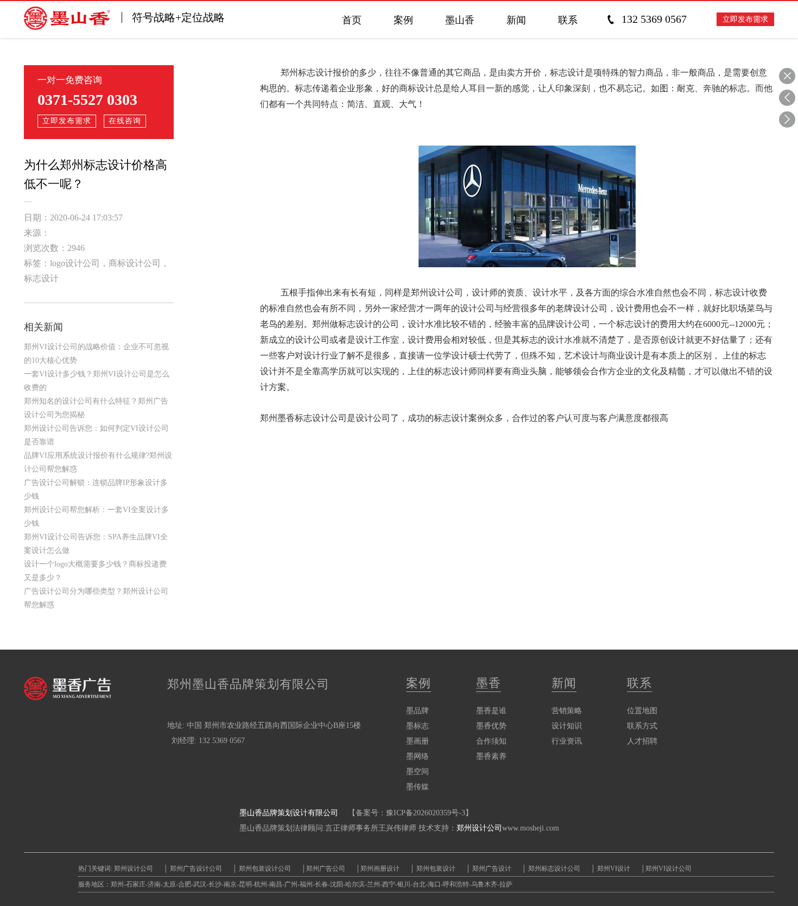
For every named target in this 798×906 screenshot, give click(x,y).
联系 (639, 683)
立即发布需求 (745, 19)
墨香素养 (491, 756)
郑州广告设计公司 (196, 868)
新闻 (564, 683)
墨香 (488, 683)
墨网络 (417, 756)
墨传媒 (417, 787)
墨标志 (417, 726)
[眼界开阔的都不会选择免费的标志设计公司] (787, 98)
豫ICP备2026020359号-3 (425, 813)
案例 (418, 683)
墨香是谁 (491, 711)
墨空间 (417, 771)
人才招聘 (642, 741)
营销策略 (567, 711)
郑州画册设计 (380, 868)
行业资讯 (567, 741)
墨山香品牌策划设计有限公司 (288, 813)
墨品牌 (417, 711)
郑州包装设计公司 (264, 868)
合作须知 (491, 741)
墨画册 (417, 741)
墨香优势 (491, 726)
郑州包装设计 (435, 868)
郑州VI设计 (614, 868)
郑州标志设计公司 (553, 868)
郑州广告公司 (325, 868)
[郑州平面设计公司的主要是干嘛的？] (787, 119)
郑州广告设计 (491, 868)
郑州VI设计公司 (668, 868)
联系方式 (642, 726)
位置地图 (642, 711)
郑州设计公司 (479, 828)
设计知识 (567, 726)
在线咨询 (125, 121)
